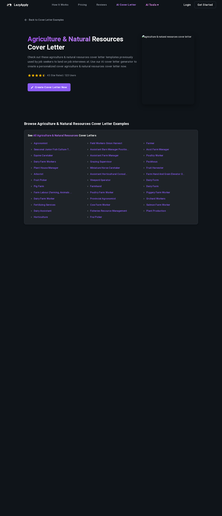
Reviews (102, 4)
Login (187, 4)
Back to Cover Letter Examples (46, 19)
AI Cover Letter (126, 4)
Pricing (82, 4)
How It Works (60, 4)
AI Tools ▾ (152, 4)
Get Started (205, 4)
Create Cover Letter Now (51, 87)
